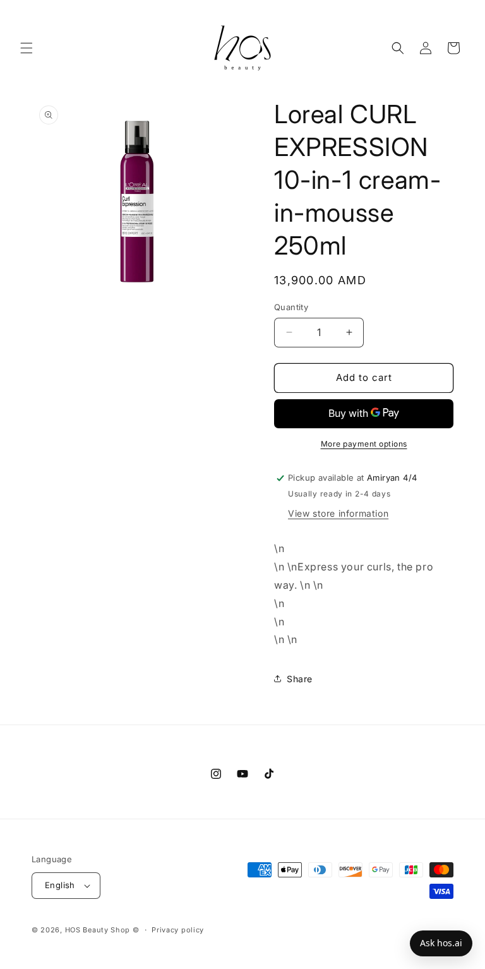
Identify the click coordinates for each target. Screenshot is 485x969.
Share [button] (300, 678)
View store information (338, 513)
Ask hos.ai (441, 943)
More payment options (364, 443)
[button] (26, 48)
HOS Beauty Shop (98, 929)
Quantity (291, 307)
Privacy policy (178, 929)
